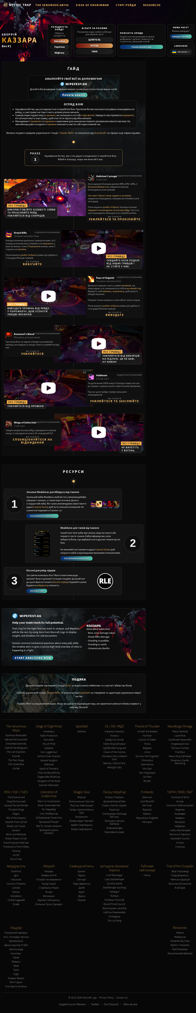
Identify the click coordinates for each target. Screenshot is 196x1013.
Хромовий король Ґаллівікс (48, 831)
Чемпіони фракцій (180, 879)
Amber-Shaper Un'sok (16, 838)
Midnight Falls (114, 767)
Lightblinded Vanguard (114, 748)
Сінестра (180, 846)
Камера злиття (48, 875)
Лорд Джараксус (180, 875)
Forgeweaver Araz (180, 743)
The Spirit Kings (16, 809)
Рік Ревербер (49, 809)
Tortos (147, 743)
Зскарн (49, 891)
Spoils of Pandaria (48, 768)
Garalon (16, 830)
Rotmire (81, 731)
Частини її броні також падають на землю (109, 195)
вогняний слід (134, 288)
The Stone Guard (16, 797)
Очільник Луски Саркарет (48, 904)
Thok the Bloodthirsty (49, 772)
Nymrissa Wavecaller (16, 735)
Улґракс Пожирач (114, 797)
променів (35, 121)
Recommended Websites (180, 953)
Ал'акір (180, 801)
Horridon (147, 735)
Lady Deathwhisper (114, 879)
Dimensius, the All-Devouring (180, 762)
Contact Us (122, 997)
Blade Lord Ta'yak (16, 826)
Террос (81, 875)
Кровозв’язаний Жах (114, 801)
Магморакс (49, 896)
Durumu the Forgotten (147, 756)
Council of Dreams (16, 883)
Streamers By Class (180, 941)
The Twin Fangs (16, 760)
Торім (16, 969)
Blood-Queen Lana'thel (114, 908)
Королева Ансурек (114, 832)
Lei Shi (16, 855)
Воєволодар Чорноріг (82, 820)
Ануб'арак (180, 887)
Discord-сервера (61, 582)
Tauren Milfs (66, 133)
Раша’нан (114, 809)
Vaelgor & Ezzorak (114, 739)
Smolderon (16, 896)
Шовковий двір (114, 828)
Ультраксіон (81, 816)
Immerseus (48, 731)
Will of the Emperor (16, 817)
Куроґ (81, 891)
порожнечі (128, 115)
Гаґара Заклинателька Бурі (82, 811)
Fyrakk (16, 904)
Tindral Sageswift (16, 900)
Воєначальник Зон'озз (81, 801)
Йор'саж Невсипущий (81, 805)
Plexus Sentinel (180, 731)
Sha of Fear (16, 859)
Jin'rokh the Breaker (147, 731)
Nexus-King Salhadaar (180, 756)
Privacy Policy (106, 997)
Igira (16, 875)
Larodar (16, 887)
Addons (180, 932)
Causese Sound (40, 506)
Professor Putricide (114, 899)
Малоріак (180, 822)
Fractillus (180, 752)
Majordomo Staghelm (147, 817)
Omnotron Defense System (180, 805)
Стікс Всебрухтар (49, 813)
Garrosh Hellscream (49, 785)
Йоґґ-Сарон (16, 982)
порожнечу (118, 291)
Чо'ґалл (180, 842)
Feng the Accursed (16, 801)
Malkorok (49, 764)
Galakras (48, 748)
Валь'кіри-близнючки (180, 883)
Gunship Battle (114, 883)
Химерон (180, 817)
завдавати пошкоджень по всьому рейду (109, 210)
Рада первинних (81, 883)
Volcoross (16, 879)
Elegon (16, 813)
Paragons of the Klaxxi (48, 781)
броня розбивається (98, 186)
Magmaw (180, 809)
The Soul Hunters (180, 748)
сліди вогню (87, 115)
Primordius (147, 760)
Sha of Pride (49, 743)
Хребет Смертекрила (81, 825)
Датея (82, 887)
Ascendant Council (180, 838)
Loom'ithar (180, 735)
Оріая (16, 957)
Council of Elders (147, 739)
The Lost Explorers (16, 751)
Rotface (114, 895)
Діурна (81, 896)
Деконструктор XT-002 (16, 945)
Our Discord (111, 1004)
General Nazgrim (48, 760)
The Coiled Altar (16, 764)
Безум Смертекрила (81, 829)
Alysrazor (147, 809)
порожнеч (49, 121)
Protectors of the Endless (16, 846)
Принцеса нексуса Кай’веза (114, 822)
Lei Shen (147, 776)
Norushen (49, 739)
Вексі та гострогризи (49, 801)
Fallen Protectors (49, 735)
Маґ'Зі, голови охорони (49, 826)
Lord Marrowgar (114, 875)
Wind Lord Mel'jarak (16, 834)
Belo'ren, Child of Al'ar (114, 763)
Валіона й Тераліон (179, 834)
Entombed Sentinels (16, 743)
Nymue (16, 891)
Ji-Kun (147, 752)
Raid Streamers (180, 949)
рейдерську (42, 585)
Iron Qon (147, 768)
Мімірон (16, 961)
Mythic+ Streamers (180, 945)
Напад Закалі (49, 883)
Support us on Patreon (72, 1004)
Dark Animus (147, 764)
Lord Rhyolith (147, 801)
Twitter (95, 1004)
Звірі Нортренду (180, 871)
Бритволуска (16, 941)
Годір (16, 974)
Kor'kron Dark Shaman (48, 756)
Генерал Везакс (16, 978)
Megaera (147, 748)
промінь (22, 249)
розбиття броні (111, 207)
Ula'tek (16, 768)
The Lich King (114, 920)
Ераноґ (82, 871)
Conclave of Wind (180, 797)
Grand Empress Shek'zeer (16, 842)
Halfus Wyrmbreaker (180, 830)
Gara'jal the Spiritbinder (16, 805)
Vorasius (114, 735)
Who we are (130, 1004)
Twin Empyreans (147, 772)
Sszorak (16, 756)
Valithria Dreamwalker (114, 912)
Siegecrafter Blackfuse (49, 776)
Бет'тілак (147, 805)
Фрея (16, 965)
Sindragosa (114, 916)
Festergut (114, 891)
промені (50, 115)
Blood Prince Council (114, 904)
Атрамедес (179, 813)
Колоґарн (16, 953)
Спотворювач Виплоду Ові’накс (114, 815)
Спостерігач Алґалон (16, 986)
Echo (68, 685)
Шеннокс (147, 797)
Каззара (48, 871)
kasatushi (100, 133)
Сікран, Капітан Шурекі (114, 805)
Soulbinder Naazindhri (180, 739)
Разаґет (81, 900)
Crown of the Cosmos (114, 752)
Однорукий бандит (49, 821)
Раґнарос (147, 822)
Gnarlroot (16, 871)
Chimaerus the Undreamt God (114, 758)
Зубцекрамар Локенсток (49, 817)
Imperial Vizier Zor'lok (16, 822)
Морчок (81, 797)
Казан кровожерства (49, 805)
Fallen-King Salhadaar (114, 743)
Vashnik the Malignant (16, 747)
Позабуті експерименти (48, 879)
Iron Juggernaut (48, 752)
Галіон (147, 875)
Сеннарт (81, 879)
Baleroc (147, 813)
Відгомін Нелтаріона (49, 900)
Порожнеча (34, 246)
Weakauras (180, 936)
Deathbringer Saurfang (114, 887)
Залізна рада (16, 949)
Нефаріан (180, 826)
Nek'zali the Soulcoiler (16, 739)
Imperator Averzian (114, 731)
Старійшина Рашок (49, 887)
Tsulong (16, 850)
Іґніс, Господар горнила (16, 936)
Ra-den (147, 781)
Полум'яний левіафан (16, 932)
